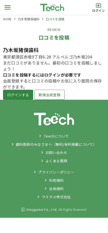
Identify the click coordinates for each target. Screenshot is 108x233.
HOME (7, 19)
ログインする (18, 94)
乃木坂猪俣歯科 (29, 19)
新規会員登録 (49, 94)
